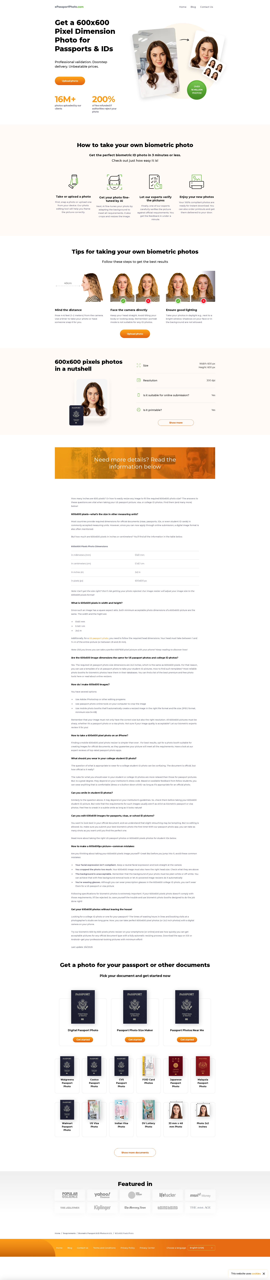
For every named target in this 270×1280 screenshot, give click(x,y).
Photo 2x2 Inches (203, 1125)
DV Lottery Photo (148, 1125)
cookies (256, 1273)
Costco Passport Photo (94, 1083)
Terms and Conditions (104, 1248)
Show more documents (135, 1152)
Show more (175, 422)
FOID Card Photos (148, 1081)
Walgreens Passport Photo (67, 1083)
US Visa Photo (94, 1125)
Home (182, 7)
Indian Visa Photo (121, 1125)
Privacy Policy (128, 1248)
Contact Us (206, 7)
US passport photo (98, 638)
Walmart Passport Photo (67, 1126)
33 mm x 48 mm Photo (176, 1125)
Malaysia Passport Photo (203, 1083)
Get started (83, 1039)
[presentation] (135, 628)
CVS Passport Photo (121, 1083)
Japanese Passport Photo (176, 1083)
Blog (193, 7)
